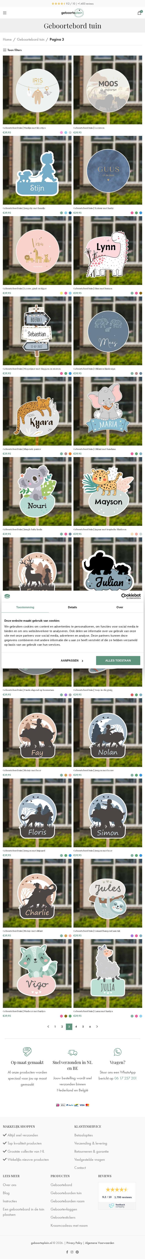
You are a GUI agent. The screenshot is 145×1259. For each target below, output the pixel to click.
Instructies (10, 1201)
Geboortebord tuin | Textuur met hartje (93, 208)
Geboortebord (61, 1184)
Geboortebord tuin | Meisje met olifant (23, 930)
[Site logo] (72, 12)
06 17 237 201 (125, 1078)
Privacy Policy (74, 1243)
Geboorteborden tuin (66, 1193)
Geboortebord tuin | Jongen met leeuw (93, 770)
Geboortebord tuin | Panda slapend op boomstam (28, 689)
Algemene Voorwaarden (99, 1243)
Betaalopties (83, 1135)
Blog (6, 1193)
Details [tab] (72, 607)
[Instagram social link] (71, 1252)
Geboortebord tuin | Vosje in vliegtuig (93, 689)
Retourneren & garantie (91, 1151)
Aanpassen (70, 660)
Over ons (9, 1184)
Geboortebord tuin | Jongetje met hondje (24, 208)
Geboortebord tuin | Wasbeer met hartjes (24, 1011)
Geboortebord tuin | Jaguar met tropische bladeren (99, 529)
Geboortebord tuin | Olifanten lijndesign (94, 368)
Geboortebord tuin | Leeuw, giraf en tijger (25, 288)
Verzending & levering (90, 1143)
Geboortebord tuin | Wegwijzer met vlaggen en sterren (32, 368)
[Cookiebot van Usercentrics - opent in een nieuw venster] (124, 596)
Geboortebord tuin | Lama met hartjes (93, 1011)
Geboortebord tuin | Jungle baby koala (22, 529)
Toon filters (15, 50)
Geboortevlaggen (64, 1209)
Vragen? (117, 1062)
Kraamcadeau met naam (69, 1225)
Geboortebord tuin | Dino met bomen (92, 288)
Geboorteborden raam (68, 1201)
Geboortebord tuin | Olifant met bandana (94, 448)
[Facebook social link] (67, 1252)
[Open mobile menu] (4, 13)
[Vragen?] (117, 1052)
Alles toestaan (118, 660)
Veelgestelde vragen (89, 1159)
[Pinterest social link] (77, 1252)
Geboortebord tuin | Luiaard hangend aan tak (96, 930)
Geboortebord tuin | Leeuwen (88, 127)
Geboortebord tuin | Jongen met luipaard (24, 850)
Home (7, 39)
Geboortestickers (63, 1217)
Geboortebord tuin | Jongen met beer (92, 850)
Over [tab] (119, 607)
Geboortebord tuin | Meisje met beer (22, 770)
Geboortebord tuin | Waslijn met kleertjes (24, 127)
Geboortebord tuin (30, 39)
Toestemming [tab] (25, 607)
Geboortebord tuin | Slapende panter (22, 448)
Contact (80, 1167)
